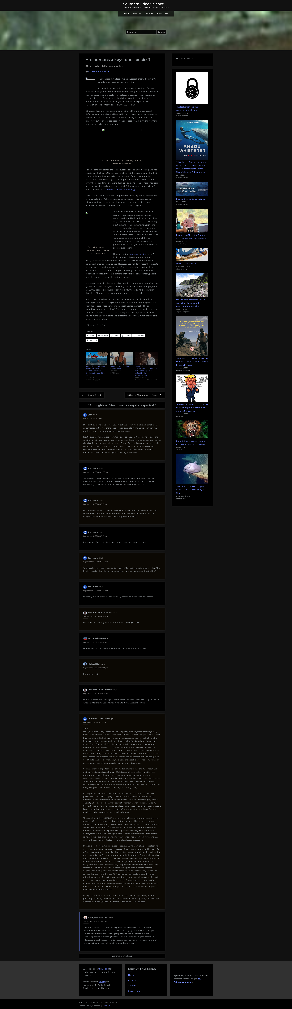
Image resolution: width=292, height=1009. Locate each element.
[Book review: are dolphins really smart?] (121, 358)
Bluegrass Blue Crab (113, 66)
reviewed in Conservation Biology (119, 189)
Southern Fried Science (143, 4)
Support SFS (162, 13)
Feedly (102, 982)
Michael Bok (94, 664)
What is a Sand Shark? (187, 263)
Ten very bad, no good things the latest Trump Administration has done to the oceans (192, 407)
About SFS (138, 13)
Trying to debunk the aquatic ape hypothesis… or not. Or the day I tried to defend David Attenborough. (146, 370)
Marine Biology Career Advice (190, 199)
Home (126, 13)
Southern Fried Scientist (100, 612)
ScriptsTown (107, 1006)
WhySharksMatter (97, 638)
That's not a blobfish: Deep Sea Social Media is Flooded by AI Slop (191, 489)
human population (138, 254)
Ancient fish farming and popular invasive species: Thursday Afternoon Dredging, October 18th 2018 (95, 370)
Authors (149, 13)
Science (105, 71)
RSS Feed (104, 969)
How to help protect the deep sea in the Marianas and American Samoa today (190, 303)
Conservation (94, 71)
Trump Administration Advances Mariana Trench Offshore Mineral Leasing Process (192, 361)
